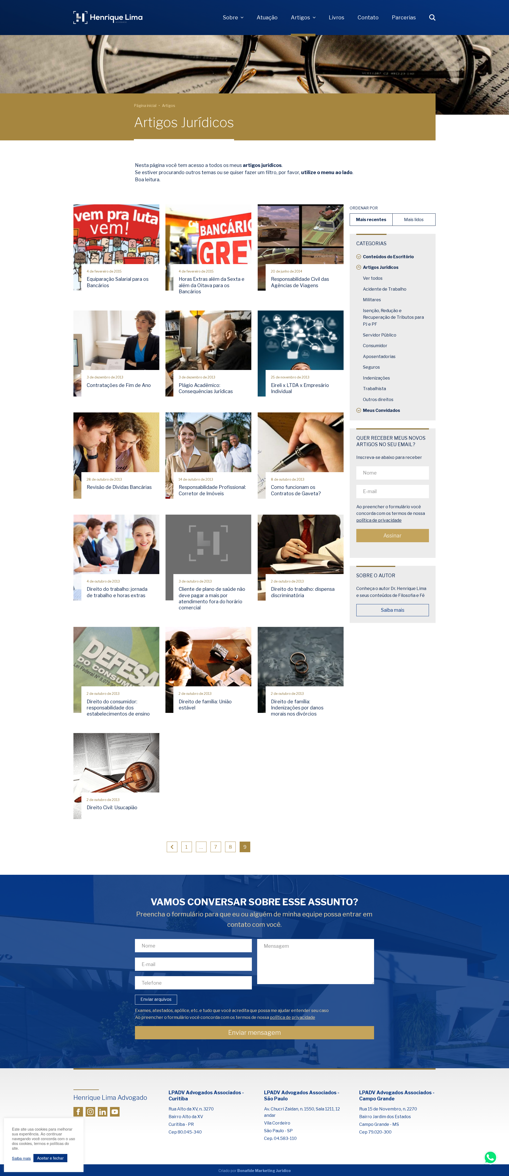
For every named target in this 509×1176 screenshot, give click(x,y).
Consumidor (375, 345)
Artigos (300, 17)
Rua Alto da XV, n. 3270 (191, 1109)
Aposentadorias (379, 356)
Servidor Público (379, 335)
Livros (336, 17)
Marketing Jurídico (273, 1170)
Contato (368, 17)
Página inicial (145, 105)
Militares (372, 299)
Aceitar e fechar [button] (50, 1158)
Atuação (267, 17)
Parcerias (404, 17)
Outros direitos (378, 399)
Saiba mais (392, 610)
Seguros (371, 367)
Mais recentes (371, 219)
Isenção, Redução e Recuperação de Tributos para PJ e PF (393, 317)
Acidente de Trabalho (384, 289)
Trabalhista (374, 388)
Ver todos (373, 278)
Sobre (230, 17)
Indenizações (376, 378)
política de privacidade (379, 520)
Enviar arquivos (156, 999)
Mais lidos (414, 219)
